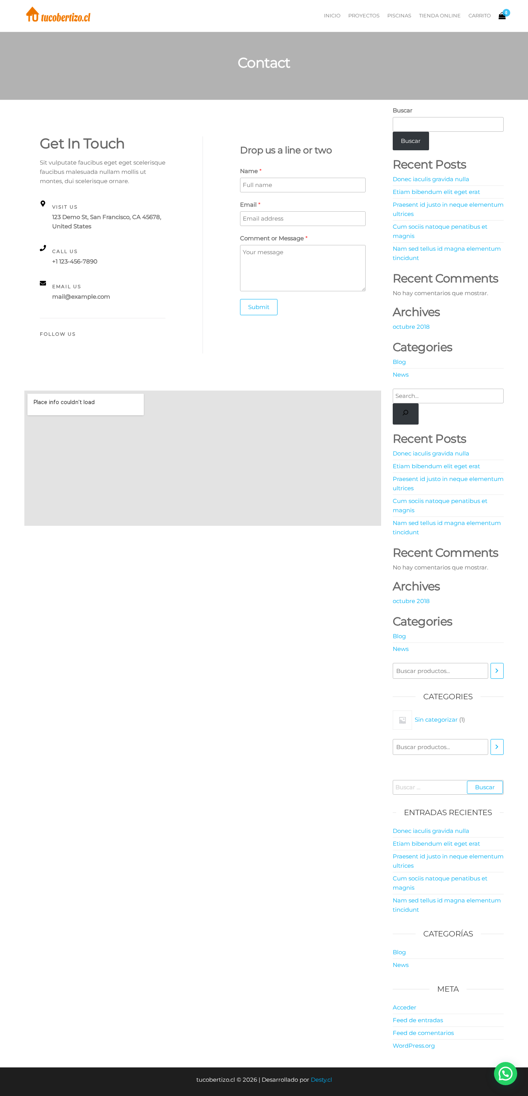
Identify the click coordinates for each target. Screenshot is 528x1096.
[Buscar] (497, 671)
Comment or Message (274, 238)
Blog (399, 361)
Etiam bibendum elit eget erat (436, 191)
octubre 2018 (411, 326)
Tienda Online (440, 15)
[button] (505, 1073)
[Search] (406, 414)
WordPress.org (414, 1045)
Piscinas (399, 15)
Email (250, 204)
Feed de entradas (418, 1020)
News (401, 374)
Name (251, 171)
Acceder (404, 1007)
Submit (258, 307)
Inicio (332, 15)
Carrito (479, 15)
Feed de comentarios (423, 1033)
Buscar (402, 110)
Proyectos (364, 15)
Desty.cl (321, 1079)
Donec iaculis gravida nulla (431, 179)
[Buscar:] (448, 787)
